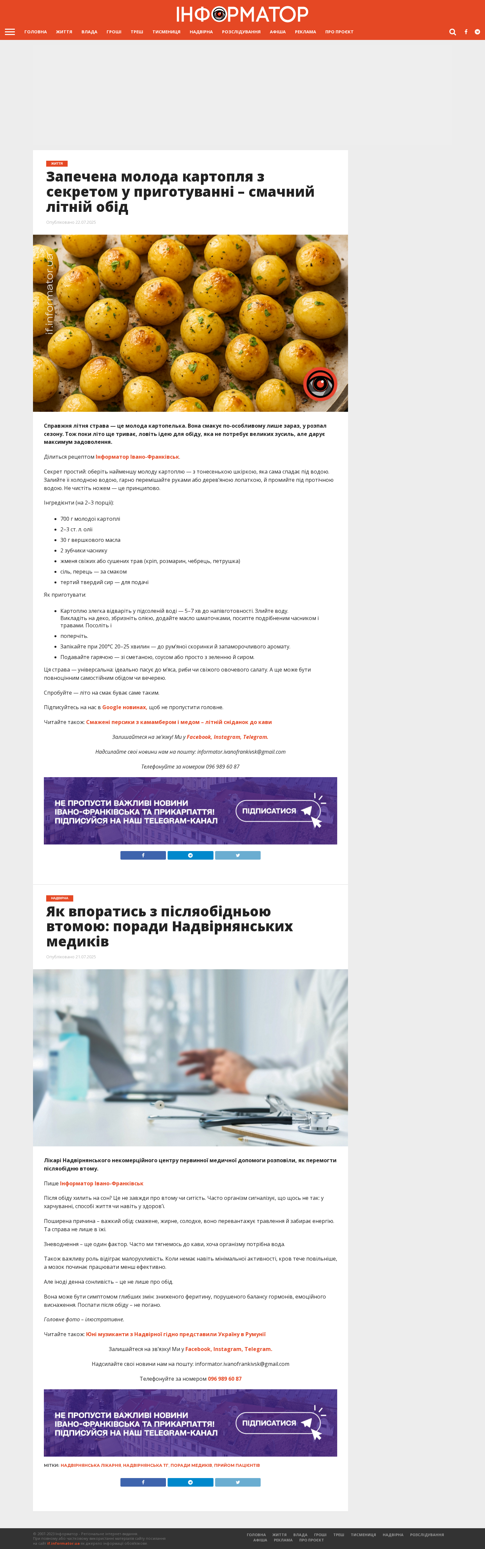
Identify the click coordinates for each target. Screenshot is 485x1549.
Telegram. (255, 737)
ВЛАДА (89, 32)
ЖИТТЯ (64, 32)
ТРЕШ (137, 32)
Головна (35, 32)
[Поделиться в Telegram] (190, 1480)
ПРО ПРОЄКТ (339, 32)
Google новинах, (124, 707)
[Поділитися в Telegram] (190, 853)
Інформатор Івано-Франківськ (137, 456)
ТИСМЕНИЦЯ (166, 32)
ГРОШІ (114, 32)
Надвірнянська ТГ (146, 1465)
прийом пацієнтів (237, 1465)
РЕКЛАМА (305, 32)
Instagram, (227, 737)
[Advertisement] (242, 94)
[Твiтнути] (238, 853)
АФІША (278, 32)
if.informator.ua (63, 1543)
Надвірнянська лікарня (91, 1465)
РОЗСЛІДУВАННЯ (241, 32)
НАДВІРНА (201, 32)
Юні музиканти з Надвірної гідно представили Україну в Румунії (176, 1334)
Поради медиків (191, 1465)
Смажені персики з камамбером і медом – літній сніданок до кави (179, 722)
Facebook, (199, 737)
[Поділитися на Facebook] (143, 853)
